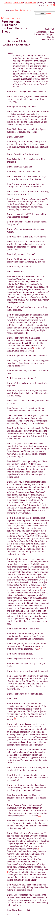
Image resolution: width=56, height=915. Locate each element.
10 (39, 649)
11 (15, 719)
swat (18, 18)
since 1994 (50, 5)
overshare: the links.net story (22, 10)
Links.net (8, 2)
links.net (5, 18)
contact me (50, 13)
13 (26, 828)
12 (39, 815)
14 (38, 848)
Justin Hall (18, 2)
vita (12, 18)
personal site (30, 2)
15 (8, 872)
